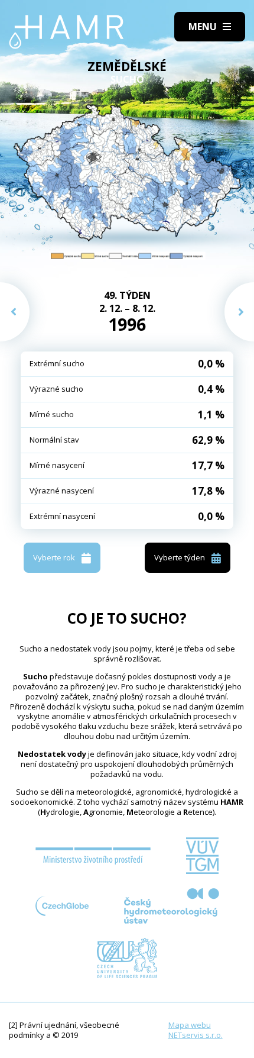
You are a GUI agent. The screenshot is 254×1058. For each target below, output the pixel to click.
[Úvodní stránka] (66, 32)
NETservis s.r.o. (195, 1035)
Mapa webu (189, 1025)
